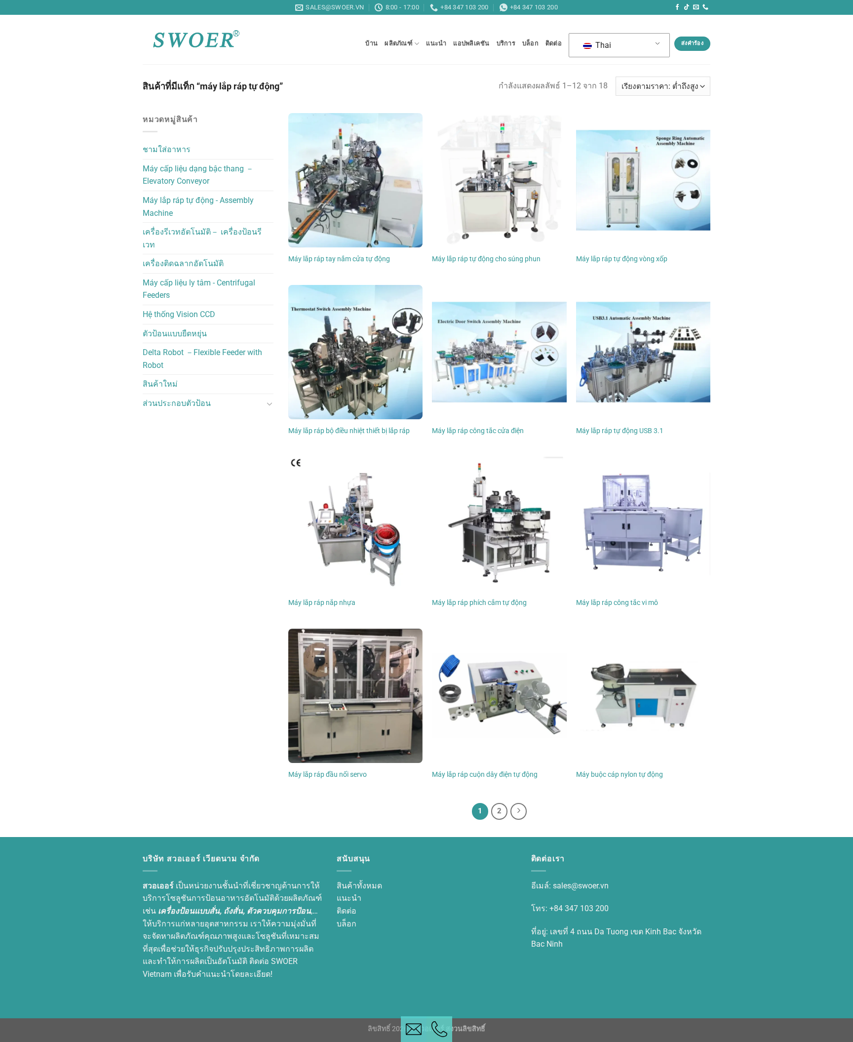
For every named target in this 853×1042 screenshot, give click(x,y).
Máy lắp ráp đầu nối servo (327, 774)
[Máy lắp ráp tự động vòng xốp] (643, 180)
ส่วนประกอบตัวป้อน (177, 403)
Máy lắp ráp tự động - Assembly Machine (198, 207)
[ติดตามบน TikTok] (687, 7)
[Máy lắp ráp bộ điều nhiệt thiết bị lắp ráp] (355, 352)
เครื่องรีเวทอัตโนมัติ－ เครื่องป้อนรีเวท (202, 238)
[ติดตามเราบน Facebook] (677, 7)
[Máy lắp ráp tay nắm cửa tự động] (355, 180)
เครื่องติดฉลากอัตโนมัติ (183, 264)
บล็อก (530, 43)
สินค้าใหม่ (160, 384)
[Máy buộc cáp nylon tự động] (643, 696)
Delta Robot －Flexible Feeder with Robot (202, 359)
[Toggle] (269, 403)
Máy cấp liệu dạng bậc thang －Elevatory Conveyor (198, 175)
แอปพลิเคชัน (471, 43)
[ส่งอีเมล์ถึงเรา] (696, 7)
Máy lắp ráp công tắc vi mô (617, 603)
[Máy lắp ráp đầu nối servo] (355, 696)
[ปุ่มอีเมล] (413, 1029)
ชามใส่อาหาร (167, 150)
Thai (602, 45)
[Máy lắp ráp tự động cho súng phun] (499, 180)
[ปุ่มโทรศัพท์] (439, 1029)
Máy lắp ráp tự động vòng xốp (621, 259)
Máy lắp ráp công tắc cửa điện (478, 431)
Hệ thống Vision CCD (179, 314)
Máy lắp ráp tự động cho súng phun (486, 259)
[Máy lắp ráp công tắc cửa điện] (499, 352)
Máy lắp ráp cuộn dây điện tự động (485, 774)
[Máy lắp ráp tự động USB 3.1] (643, 352)
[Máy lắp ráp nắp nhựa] (355, 524)
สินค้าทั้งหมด (359, 885)
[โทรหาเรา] (705, 7)
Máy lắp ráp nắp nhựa (321, 603)
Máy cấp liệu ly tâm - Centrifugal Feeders (199, 289)
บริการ (506, 43)
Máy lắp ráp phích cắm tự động (479, 603)
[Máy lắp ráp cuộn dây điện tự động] (499, 696)
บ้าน (371, 43)
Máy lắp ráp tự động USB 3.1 (619, 431)
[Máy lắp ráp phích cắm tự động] (499, 524)
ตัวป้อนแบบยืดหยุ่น (175, 333)
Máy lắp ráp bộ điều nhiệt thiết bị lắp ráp (349, 431)
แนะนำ (436, 43)
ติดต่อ (553, 43)
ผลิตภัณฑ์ (399, 43)
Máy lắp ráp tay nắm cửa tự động (339, 259)
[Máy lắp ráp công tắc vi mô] (643, 524)
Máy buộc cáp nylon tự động (619, 774)
